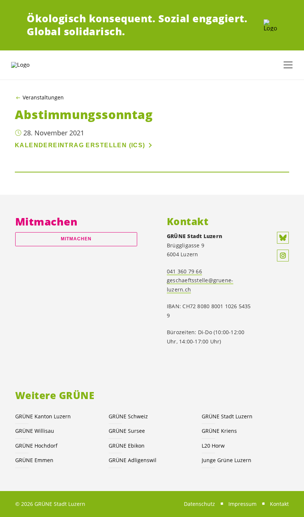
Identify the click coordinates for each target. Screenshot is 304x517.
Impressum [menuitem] (242, 503)
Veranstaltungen (43, 97)
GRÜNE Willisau (34, 430)
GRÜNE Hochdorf (36, 445)
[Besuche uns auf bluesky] (283, 238)
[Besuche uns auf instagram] (283, 255)
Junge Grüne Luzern (226, 460)
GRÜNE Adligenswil (132, 460)
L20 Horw (213, 445)
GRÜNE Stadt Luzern (227, 416)
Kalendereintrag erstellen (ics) (80, 145)
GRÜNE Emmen (34, 460)
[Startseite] (270, 25)
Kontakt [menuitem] (279, 503)
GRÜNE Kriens (219, 430)
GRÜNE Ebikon (127, 445)
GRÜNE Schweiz (128, 416)
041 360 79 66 (184, 271)
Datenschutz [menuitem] (199, 503)
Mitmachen (76, 238)
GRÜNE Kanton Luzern (43, 416)
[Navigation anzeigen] (288, 64)
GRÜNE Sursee (127, 430)
